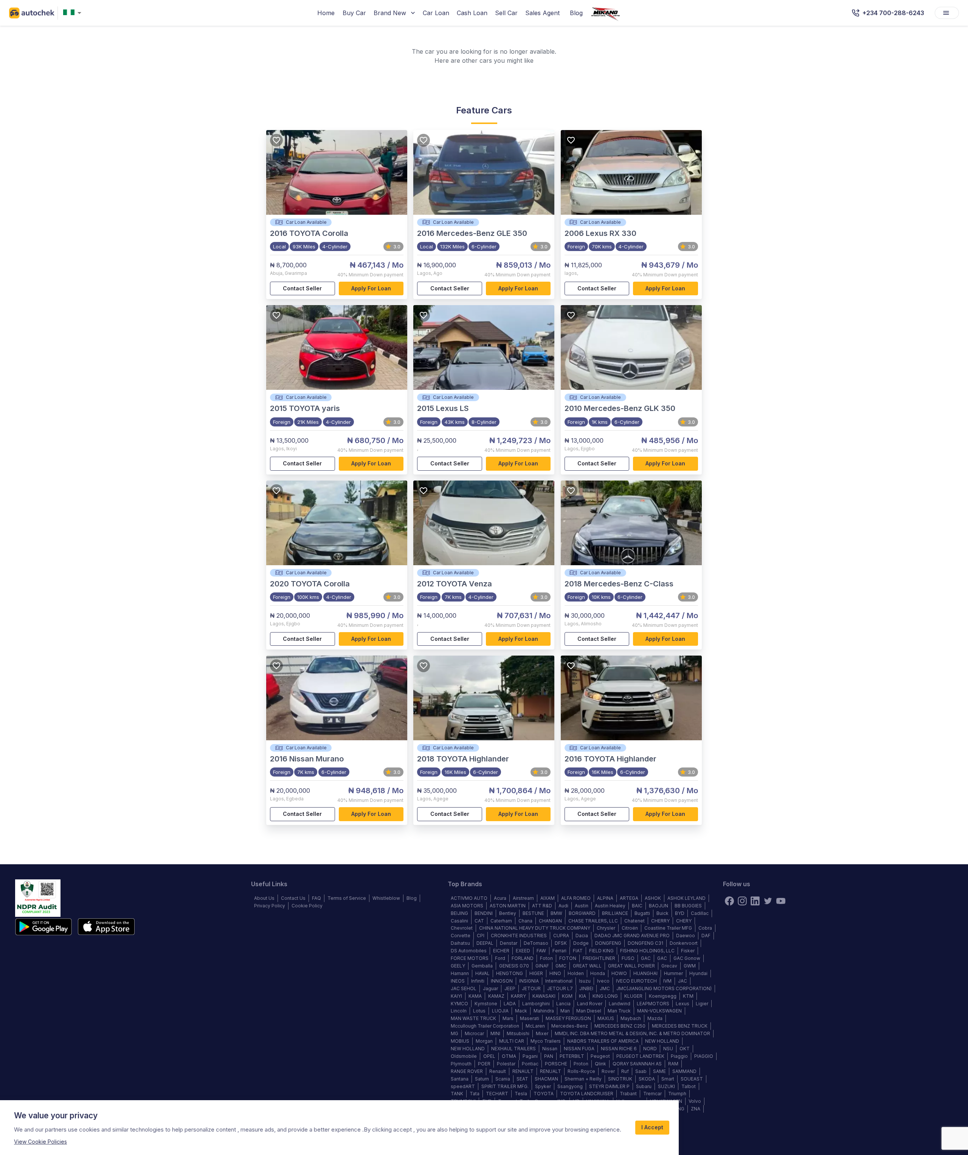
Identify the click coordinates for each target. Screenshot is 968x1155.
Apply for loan (371, 288)
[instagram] (742, 901)
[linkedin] (755, 901)
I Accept (652, 1127)
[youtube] (780, 901)
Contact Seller (302, 288)
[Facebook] (729, 901)
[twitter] (768, 901)
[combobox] (74, 13)
